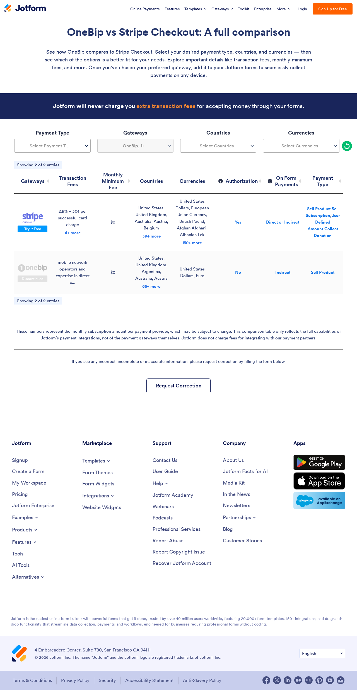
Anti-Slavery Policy (202, 680)
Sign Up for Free (332, 8)
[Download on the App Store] (319, 481)
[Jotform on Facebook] (266, 680)
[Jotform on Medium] (298, 680)
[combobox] (52, 146)
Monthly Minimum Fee (113, 181)
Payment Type (322, 181)
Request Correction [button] (178, 385)
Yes (238, 222)
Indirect (282, 272)
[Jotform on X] (277, 680)
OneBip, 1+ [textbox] (133, 145)
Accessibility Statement (149, 680)
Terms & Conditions (32, 680)
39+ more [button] (151, 236)
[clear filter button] (347, 146)
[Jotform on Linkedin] (287, 680)
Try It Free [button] (32, 228)
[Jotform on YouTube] (330, 680)
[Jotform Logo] (25, 8)
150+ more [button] (192, 242)
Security (107, 680)
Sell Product (319, 208)
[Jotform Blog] (309, 680)
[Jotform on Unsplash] (340, 680)
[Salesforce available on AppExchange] (319, 500)
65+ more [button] (151, 286)
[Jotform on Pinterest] (319, 680)
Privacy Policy (75, 680)
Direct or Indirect (282, 222)
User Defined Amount (324, 222)
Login (302, 8)
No (238, 272)
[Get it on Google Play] (319, 462)
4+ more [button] (73, 232)
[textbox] (52, 145)
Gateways (32, 181)
